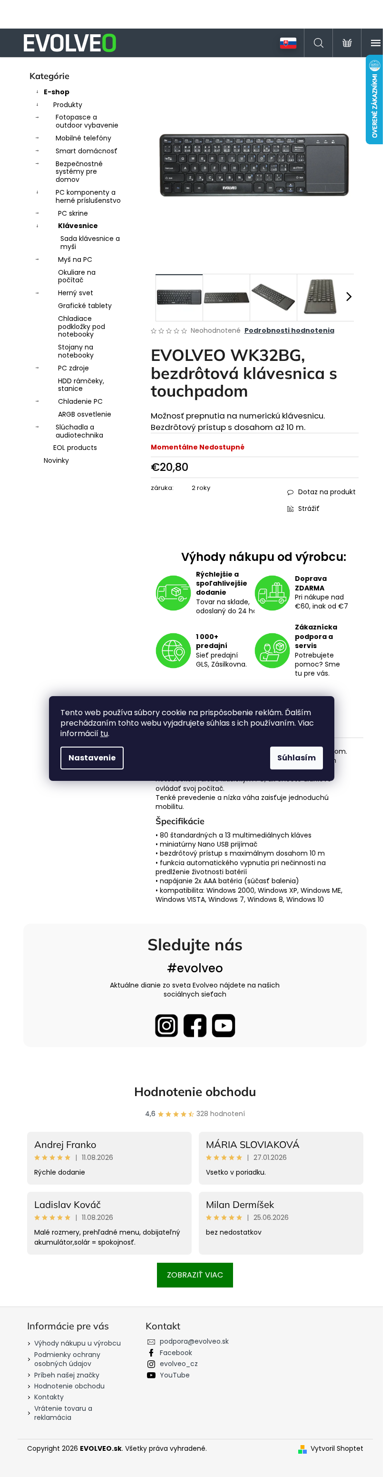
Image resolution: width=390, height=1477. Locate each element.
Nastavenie (92, 757)
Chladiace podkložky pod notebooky (81, 326)
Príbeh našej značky (66, 1375)
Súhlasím (296, 757)
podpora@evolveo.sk (194, 1341)
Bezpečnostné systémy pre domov (79, 172)
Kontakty (49, 1397)
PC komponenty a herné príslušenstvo (88, 196)
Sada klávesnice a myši (90, 242)
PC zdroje (73, 368)
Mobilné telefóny (83, 138)
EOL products (75, 447)
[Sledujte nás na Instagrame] (166, 1026)
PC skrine (73, 213)
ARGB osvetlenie (84, 414)
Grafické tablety (85, 305)
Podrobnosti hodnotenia (289, 330)
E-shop (56, 92)
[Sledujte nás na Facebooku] (195, 1026)
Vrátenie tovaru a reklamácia (63, 1413)
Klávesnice (78, 225)
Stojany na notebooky (76, 351)
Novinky (56, 460)
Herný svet (75, 293)
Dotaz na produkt (327, 492)
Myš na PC (75, 259)
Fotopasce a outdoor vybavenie (87, 121)
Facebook (176, 1352)
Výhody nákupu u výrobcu (77, 1343)
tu (104, 733)
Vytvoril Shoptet (337, 1448)
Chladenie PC (80, 401)
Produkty (67, 105)
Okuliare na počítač (77, 276)
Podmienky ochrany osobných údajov (67, 1359)
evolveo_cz (179, 1363)
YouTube (175, 1375)
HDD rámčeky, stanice (81, 385)
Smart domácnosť (86, 151)
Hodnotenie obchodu (195, 1091)
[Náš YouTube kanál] (223, 1026)
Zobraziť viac (195, 1274)
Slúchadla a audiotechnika (79, 431)
